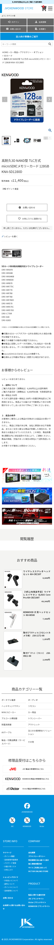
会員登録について (11, 890)
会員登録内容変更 (11, 859)
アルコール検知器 (9, 718)
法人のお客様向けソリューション (40, 732)
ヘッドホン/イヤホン (11, 706)
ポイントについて (11, 887)
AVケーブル (7, 732)
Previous (4, 99)
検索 (50, 44)
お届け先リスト (10, 866)
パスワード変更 (10, 863)
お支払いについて (11, 880)
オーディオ (33, 700)
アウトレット (34, 724)
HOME (5, 52)
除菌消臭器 (6, 724)
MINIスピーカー (9, 712)
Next (49, 99)
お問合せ (23, 445)
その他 (31, 741)
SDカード (8, 55)
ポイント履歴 (9, 856)
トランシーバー (35, 718)
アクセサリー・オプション (31, 52)
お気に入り (8, 869)
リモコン (32, 706)
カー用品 (14, 52)
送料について (9, 884)
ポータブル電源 (8, 700)
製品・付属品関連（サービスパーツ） (13, 742)
